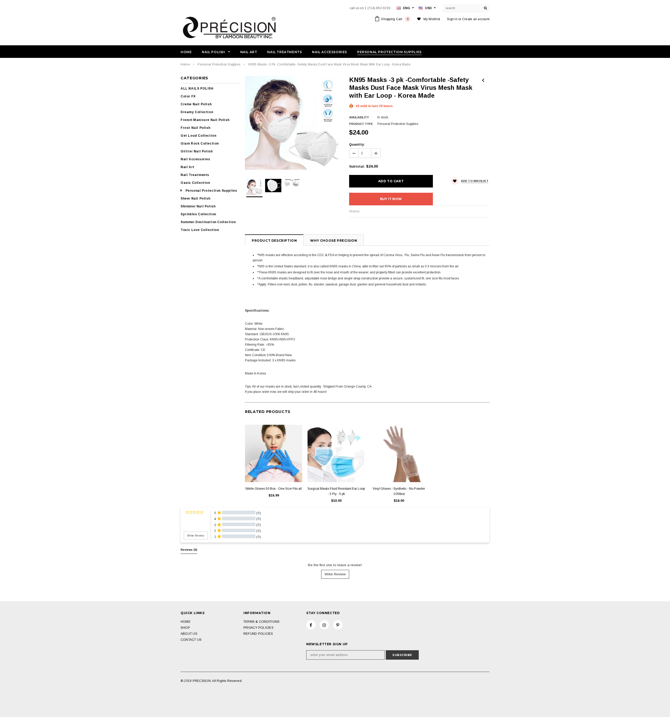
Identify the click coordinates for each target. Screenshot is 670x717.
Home (185, 64)
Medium (399, 470)
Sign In (452, 19)
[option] (292, 123)
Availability (359, 117)
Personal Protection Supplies (219, 64)
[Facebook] (311, 625)
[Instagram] (324, 625)
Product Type (361, 123)
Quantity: (357, 144)
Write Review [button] (195, 535)
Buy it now (391, 199)
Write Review (335, 574)
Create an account (475, 19)
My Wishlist (431, 19)
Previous (483, 80)
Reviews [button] (189, 549)
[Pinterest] (338, 625)
